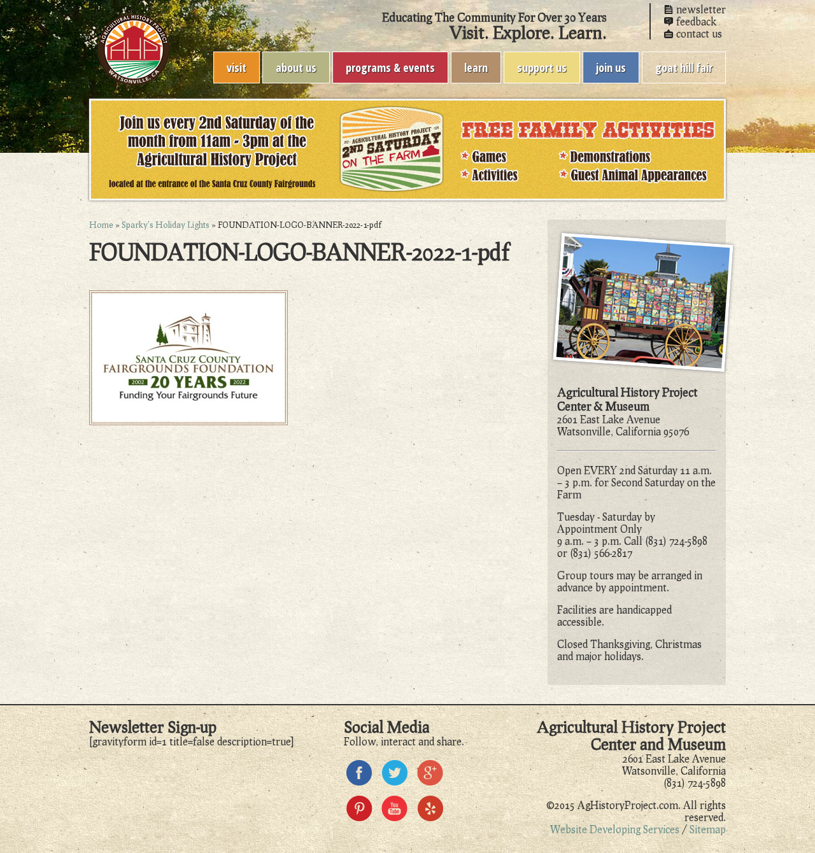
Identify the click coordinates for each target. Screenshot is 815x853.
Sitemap (708, 829)
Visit (236, 67)
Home (101, 225)
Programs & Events (390, 67)
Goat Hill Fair (683, 67)
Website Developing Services (614, 829)
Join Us (611, 67)
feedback (696, 21)
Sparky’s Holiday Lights (165, 225)
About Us (296, 67)
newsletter (701, 9)
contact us (699, 33)
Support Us (542, 67)
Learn (476, 67)
